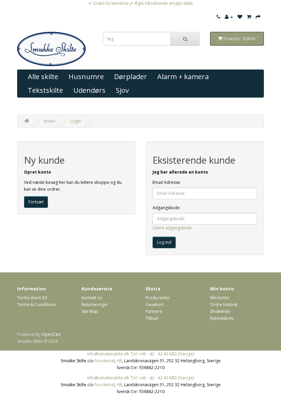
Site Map (90, 311)
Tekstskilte (45, 90)
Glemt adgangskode (172, 228)
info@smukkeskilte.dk (108, 354)
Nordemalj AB (108, 361)
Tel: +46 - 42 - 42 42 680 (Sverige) (162, 354)
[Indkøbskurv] (249, 17)
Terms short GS (32, 298)
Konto (50, 121)
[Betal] (258, 17)
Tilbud (152, 318)
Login (75, 121)
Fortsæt (36, 202)
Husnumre (86, 76)
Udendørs (89, 90)
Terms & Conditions (36, 304)
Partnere (154, 311)
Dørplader (130, 76)
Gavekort (154, 304)
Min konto (219, 298)
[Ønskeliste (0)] (239, 17)
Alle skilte (43, 76)
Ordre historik (223, 304)
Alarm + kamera (183, 76)
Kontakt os (92, 298)
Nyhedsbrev (222, 318)
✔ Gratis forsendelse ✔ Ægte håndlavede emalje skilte (140, 3)
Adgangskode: (166, 208)
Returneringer (95, 304)
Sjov (122, 90)
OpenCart (51, 334)
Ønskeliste (220, 311)
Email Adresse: (166, 182)
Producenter (158, 298)
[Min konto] (229, 17)
